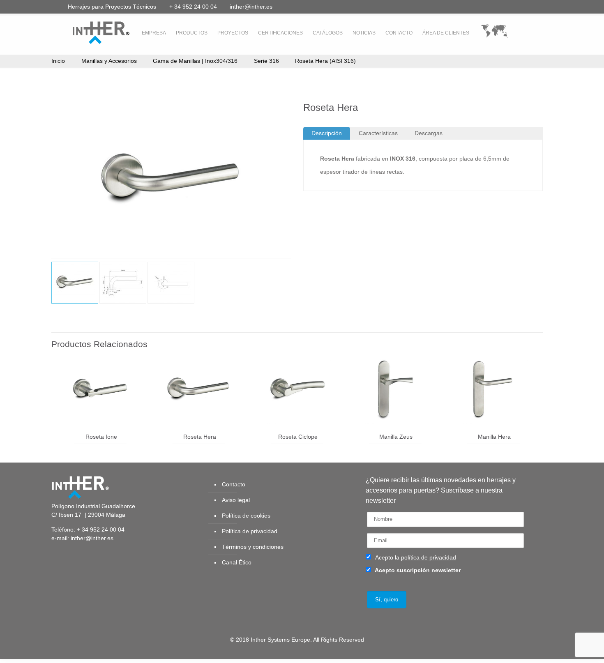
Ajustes (536, 648)
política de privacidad (428, 557)
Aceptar (452, 648)
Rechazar (494, 648)
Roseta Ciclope (298, 436)
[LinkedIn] (513, 6)
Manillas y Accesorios (109, 61)
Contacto (233, 484)
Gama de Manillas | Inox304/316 (195, 61)
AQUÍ (128, 655)
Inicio (58, 61)
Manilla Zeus (396, 436)
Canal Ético (236, 562)
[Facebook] (480, 6)
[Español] (494, 33)
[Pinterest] (525, 6)
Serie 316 (266, 61)
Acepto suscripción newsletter (417, 570)
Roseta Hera (199, 436)
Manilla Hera (494, 436)
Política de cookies (246, 515)
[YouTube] (502, 6)
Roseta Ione (101, 436)
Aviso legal (236, 500)
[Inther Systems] (90, 32)
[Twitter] (491, 6)
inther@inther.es (251, 6)
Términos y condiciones (253, 546)
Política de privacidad (249, 531)
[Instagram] (536, 6)
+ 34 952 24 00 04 (193, 6)
